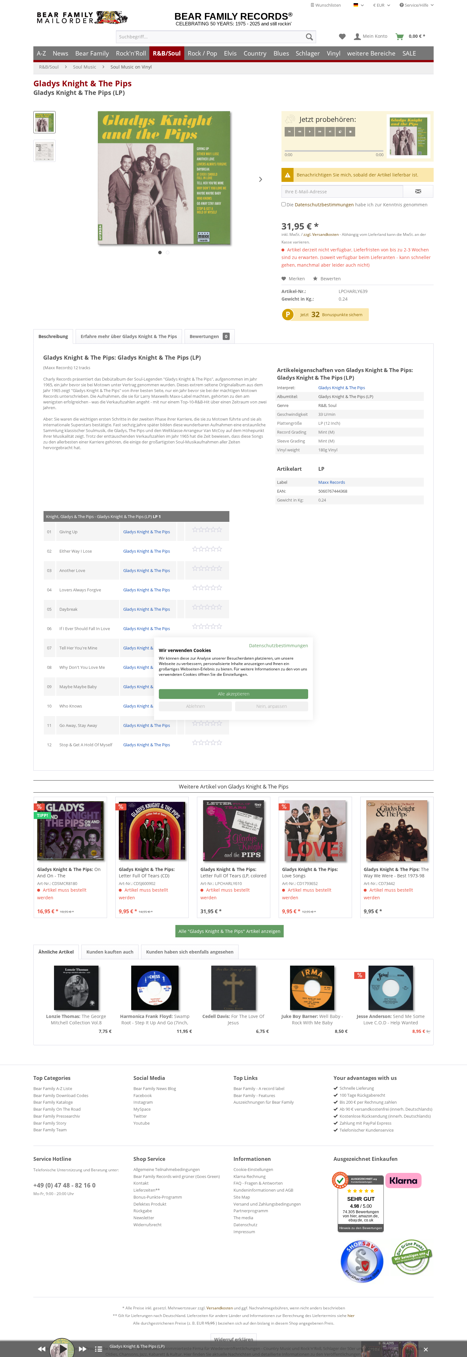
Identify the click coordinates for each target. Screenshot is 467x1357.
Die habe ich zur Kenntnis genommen (357, 205)
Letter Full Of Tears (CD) (147, 872)
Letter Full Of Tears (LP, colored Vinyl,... (233, 872)
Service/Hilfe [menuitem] (416, 5)
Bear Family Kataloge (53, 1102)
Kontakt (141, 1183)
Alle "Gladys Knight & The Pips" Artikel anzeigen (230, 931)
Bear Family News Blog (154, 1088)
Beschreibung (53, 336)
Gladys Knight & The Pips (82, 83)
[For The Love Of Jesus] (233, 988)
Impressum (244, 1231)
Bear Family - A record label (259, 1088)
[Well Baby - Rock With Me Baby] (312, 988)
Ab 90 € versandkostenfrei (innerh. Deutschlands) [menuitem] (386, 1109)
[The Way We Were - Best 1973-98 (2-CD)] (397, 830)
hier (351, 1315)
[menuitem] (216, 36)
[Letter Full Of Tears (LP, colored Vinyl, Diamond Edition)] (233, 830)
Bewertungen (208, 336)
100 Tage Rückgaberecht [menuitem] (362, 1095)
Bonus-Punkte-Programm (157, 1197)
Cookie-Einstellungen (253, 1169)
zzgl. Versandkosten (321, 234)
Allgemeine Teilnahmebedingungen (166, 1169)
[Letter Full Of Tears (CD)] (152, 830)
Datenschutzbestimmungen (324, 205)
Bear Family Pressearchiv (56, 1116)
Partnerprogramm (251, 1211)
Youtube (141, 1123)
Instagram (143, 1102)
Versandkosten (219, 1308)
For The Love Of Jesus (233, 1019)
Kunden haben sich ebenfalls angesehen (190, 952)
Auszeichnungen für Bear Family (264, 1102)
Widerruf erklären (233, 1339)
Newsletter (143, 1218)
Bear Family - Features (254, 1095)
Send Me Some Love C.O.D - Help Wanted (391, 1019)
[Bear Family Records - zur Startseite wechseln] (84, 17)
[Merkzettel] (342, 36)
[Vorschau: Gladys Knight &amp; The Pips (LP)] (44, 122)
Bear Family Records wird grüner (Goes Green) (176, 1176)
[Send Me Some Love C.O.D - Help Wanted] (391, 988)
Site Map (242, 1197)
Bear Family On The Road (57, 1109)
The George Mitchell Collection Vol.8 (76, 1019)
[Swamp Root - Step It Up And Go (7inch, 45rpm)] (155, 988)
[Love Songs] (315, 830)
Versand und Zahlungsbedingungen (267, 1204)
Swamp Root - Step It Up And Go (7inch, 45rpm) (155, 1019)
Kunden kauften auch (109, 952)
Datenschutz (245, 1224)
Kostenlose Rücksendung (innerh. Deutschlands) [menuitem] (385, 1116)
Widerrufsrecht (147, 1224)
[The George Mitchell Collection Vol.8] (76, 988)
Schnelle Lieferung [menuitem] (357, 1088)
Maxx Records (331, 482)
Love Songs (310, 872)
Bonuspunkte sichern (342, 314)
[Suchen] (309, 36)
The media (243, 1218)
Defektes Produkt (149, 1204)
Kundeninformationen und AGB (263, 1190)
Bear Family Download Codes (60, 1095)
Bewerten (330, 279)
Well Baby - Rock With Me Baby (312, 1019)
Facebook (142, 1095)
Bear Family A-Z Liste (52, 1088)
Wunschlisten (328, 5)
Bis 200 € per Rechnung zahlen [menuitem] (368, 1102)
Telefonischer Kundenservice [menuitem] (367, 1130)
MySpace (142, 1109)
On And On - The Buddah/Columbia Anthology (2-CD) (69, 872)
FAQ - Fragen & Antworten (258, 1183)
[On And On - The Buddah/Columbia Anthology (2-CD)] (70, 830)
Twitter (140, 1116)
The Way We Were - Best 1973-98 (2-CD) (396, 872)
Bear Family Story (49, 1123)
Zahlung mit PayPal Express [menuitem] (365, 1123)
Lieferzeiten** (146, 1190)
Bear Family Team (50, 1130)
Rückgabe (142, 1211)
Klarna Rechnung (250, 1176)
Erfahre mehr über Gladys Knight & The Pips (129, 336)
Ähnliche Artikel (56, 952)
